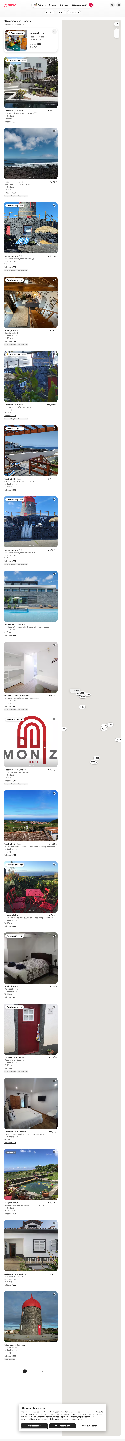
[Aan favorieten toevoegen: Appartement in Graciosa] (54, 131)
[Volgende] (42, 1371)
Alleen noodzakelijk (62, 1426)
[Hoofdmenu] (118, 4)
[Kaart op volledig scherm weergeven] (116, 24)
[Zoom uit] (116, 35)
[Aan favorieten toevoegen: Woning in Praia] (54, 280)
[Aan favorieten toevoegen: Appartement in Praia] (54, 60)
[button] (35, 44)
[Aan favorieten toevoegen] (54, 32)
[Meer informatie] (23, 24)
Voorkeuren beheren (90, 1426)
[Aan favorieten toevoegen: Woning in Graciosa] (54, 428)
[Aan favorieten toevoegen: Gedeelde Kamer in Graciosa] (54, 645)
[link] (19, 1371)
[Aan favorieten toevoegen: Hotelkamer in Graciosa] (54, 574)
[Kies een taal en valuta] (112, 4)
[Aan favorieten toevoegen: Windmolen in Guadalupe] (54, 1294)
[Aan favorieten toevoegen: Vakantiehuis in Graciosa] (54, 1007)
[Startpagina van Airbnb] (10, 5)
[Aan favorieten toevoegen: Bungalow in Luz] (54, 865)
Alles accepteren (34, 1426)
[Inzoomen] (116, 30)
